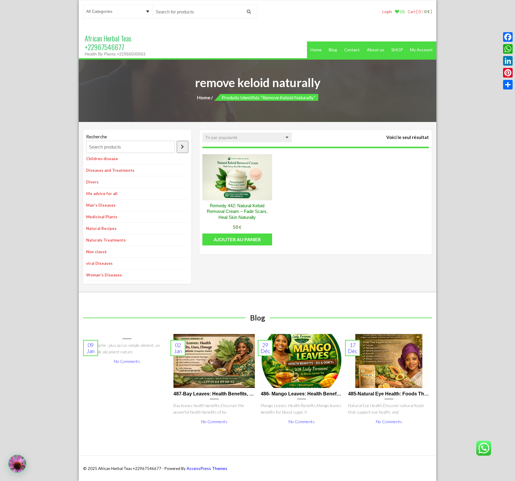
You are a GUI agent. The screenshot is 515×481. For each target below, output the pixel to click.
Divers (92, 182)
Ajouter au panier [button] (237, 239)
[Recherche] (182, 147)
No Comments (127, 361)
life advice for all (101, 193)
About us (375, 49)
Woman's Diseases (104, 275)
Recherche (96, 136)
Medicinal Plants (101, 216)
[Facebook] (508, 37)
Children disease (102, 158)
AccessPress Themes (207, 468)
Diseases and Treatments (110, 170)
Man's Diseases (101, 205)
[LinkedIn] (508, 61)
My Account (421, 49)
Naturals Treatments (106, 240)
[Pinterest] (508, 73)
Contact (352, 49)
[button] (17, 464)
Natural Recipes (101, 228)
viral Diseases (99, 263)
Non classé (96, 251)
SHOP (397, 49)
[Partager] (508, 85)
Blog (333, 49)
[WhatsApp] (508, 49)
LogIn (387, 11)
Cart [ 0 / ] (420, 11)
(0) (402, 11)
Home (316, 49)
